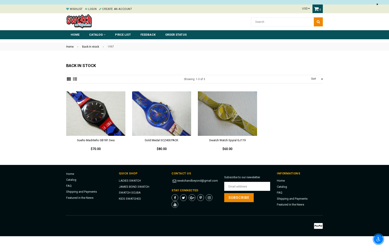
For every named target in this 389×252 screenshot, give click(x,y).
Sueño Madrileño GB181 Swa (96, 140)
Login (92, 9)
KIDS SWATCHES (130, 198)
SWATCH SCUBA (130, 192)
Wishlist (76, 9)
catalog (96, 34)
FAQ (69, 185)
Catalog (71, 179)
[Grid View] (69, 79)
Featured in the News (79, 197)
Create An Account (117, 9)
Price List (123, 34)
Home (75, 34)
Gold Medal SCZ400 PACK (161, 140)
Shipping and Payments (81, 191)
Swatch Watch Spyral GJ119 (227, 140)
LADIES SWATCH (130, 180)
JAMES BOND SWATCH (134, 186)
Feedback (148, 34)
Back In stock (90, 46)
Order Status (176, 34)
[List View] (75, 79)
